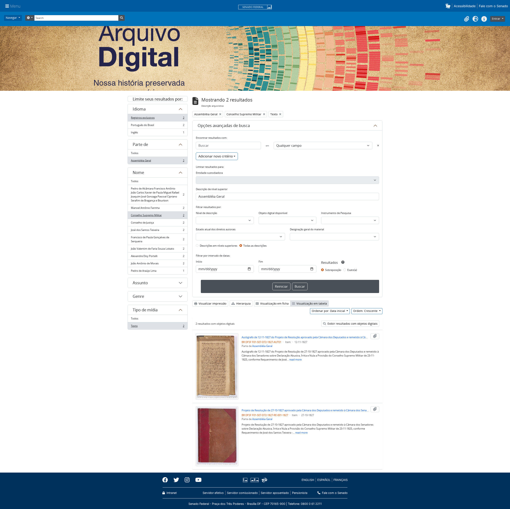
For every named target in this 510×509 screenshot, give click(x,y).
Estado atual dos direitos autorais (215, 229)
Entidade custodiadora (209, 173)
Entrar (496, 19)
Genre (138, 296)
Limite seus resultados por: (157, 99)
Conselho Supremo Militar (157, 216)
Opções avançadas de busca (224, 125)
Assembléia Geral (157, 161)
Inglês (157, 133)
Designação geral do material (307, 229)
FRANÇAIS (340, 480)
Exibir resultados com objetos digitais (352, 323)
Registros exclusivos (157, 118)
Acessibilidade (465, 6)
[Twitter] (176, 480)
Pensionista (299, 492)
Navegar (12, 18)
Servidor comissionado (242, 492)
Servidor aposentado (275, 492)
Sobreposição (333, 270)
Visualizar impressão (212, 303)
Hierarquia (243, 303)
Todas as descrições (255, 245)
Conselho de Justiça (157, 223)
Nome (138, 172)
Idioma (139, 109)
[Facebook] (166, 480)
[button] (448, 6)
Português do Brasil (157, 126)
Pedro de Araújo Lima (157, 271)
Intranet (171, 492)
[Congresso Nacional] (254, 480)
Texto (157, 326)
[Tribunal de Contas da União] (263, 480)
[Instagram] (187, 480)
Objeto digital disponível (273, 213)
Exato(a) (352, 270)
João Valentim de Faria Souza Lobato (157, 249)
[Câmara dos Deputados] (246, 480)
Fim (261, 261)
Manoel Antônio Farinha (157, 209)
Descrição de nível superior (212, 189)
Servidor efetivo (213, 492)
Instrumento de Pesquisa (336, 213)
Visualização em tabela (311, 303)
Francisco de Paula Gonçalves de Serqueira (157, 239)
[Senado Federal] (255, 7)
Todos (134, 153)
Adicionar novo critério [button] (215, 156)
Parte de (140, 144)
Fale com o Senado (493, 6)
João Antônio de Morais (157, 264)
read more (295, 359)
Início (199, 261)
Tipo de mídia (145, 310)
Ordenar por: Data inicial (329, 311)
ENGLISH (308, 480)
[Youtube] (197, 480)
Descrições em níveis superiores (218, 245)
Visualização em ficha (274, 303)
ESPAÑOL (324, 480)
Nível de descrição (206, 213)
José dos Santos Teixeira (157, 231)
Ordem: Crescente (365, 311)
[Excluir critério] (378, 146)
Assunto (140, 282)
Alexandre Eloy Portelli (157, 257)
